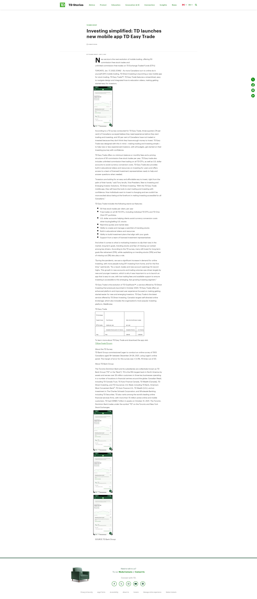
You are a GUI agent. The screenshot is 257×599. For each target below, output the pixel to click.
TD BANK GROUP (92, 25)
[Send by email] (253, 95)
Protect (103, 5)
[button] (184, 5)
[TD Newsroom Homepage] (62, 7)
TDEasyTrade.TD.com (103, 343)
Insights (163, 5)
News (174, 5)
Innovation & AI (132, 5)
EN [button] (190, 5)
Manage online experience (152, 592)
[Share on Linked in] (253, 90)
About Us (126, 592)
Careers (136, 592)
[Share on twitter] (253, 79)
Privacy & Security (87, 592)
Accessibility (114, 592)
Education (116, 5)
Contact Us (139, 572)
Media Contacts (125, 572)
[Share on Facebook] (253, 85)
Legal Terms (101, 592)
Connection (149, 5)
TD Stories (76, 4)
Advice (92, 5)
